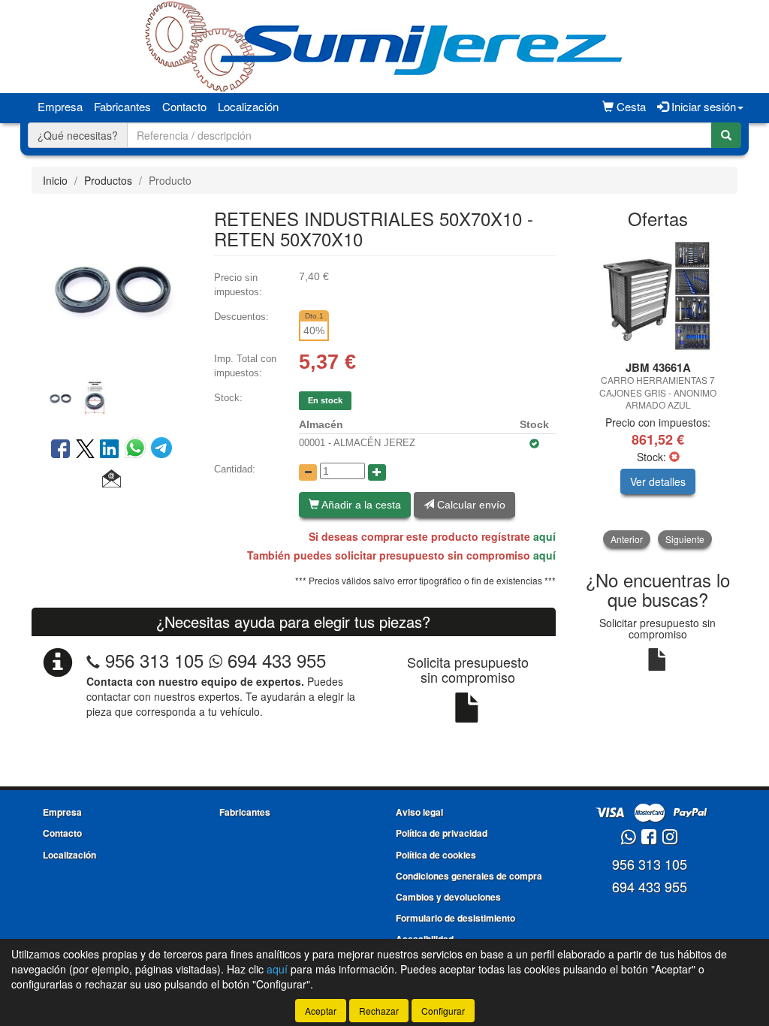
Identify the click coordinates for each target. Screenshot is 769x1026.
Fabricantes (122, 106)
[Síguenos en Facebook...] (649, 838)
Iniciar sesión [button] (702, 106)
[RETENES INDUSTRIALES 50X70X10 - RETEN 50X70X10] (111, 288)
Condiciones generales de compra (469, 876)
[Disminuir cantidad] (308, 472)
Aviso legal (419, 812)
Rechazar (379, 1010)
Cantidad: (234, 469)
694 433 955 (274, 660)
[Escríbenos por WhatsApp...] (628, 838)
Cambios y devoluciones (448, 897)
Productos (108, 180)
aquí (544, 536)
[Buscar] (726, 135)
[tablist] (111, 396)
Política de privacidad (441, 833)
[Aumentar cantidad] (377, 472)
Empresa (60, 106)
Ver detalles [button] (658, 481)
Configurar (443, 1010)
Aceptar (320, 1010)
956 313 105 (154, 660)
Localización (248, 106)
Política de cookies (436, 855)
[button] (111, 479)
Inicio (55, 180)
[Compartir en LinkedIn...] (109, 449)
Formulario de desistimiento (455, 918)
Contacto (184, 106)
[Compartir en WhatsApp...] (138, 449)
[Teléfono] (93, 660)
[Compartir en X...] (85, 449)
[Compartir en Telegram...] (161, 449)
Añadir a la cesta (360, 505)
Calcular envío (469, 505)
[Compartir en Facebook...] (60, 449)
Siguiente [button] (684, 539)
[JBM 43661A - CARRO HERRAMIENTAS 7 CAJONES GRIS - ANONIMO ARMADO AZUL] (658, 296)
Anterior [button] (627, 539)
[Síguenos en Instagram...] (670, 838)
